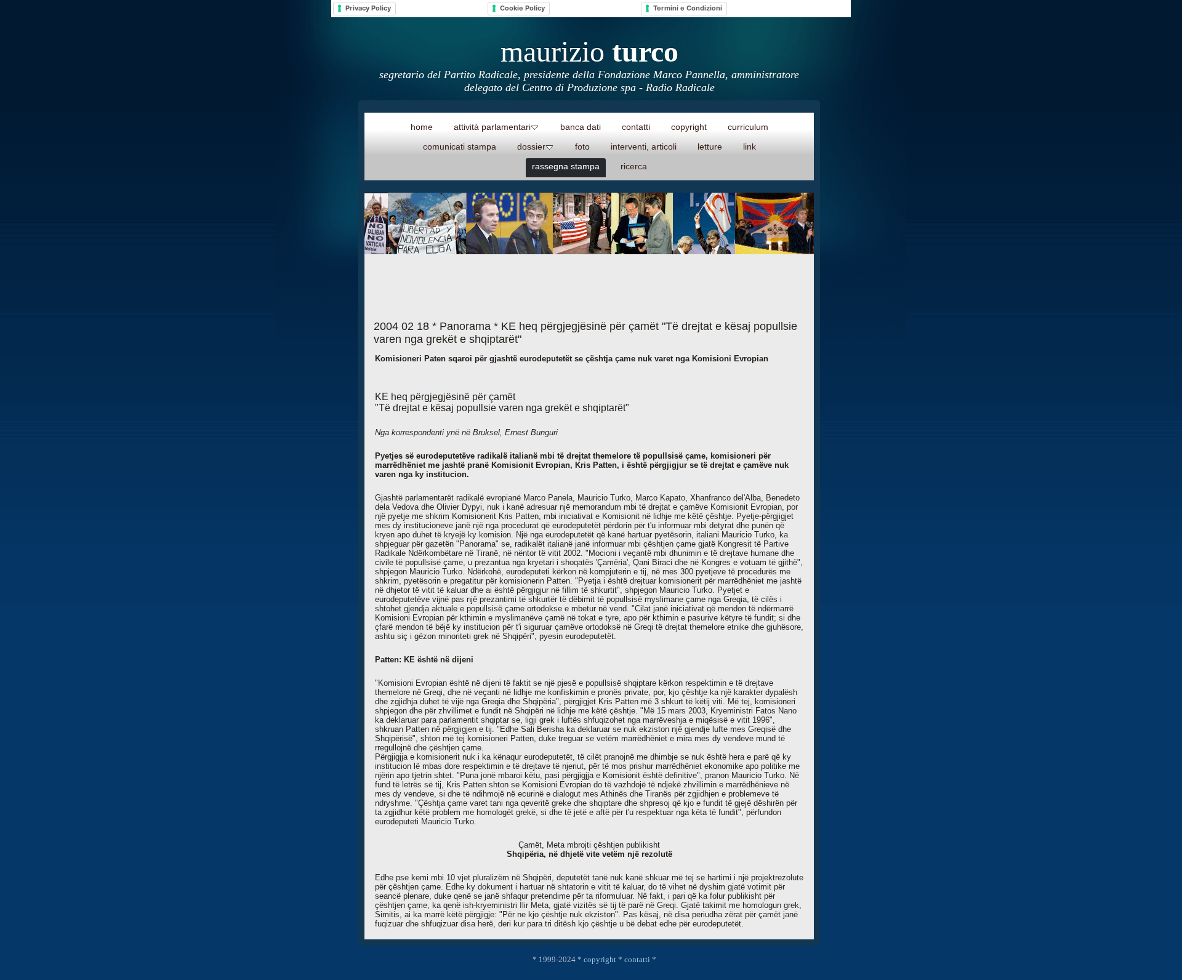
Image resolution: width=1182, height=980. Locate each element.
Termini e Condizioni (687, 8)
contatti (637, 959)
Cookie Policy (522, 8)
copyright (600, 959)
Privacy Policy (368, 8)
